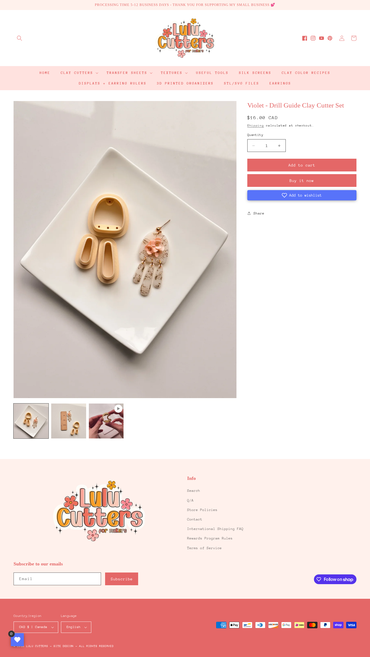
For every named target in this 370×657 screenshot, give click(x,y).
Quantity (255, 135)
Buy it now (302, 180)
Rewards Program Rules (210, 538)
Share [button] (259, 213)
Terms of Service (204, 548)
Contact (194, 519)
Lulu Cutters (37, 646)
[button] (19, 38)
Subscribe (122, 579)
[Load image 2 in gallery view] (68, 421)
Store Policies (202, 510)
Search (193, 491)
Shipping (255, 125)
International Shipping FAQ (215, 529)
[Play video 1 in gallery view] (106, 421)
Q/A (190, 500)
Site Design (64, 646)
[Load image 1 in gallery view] (31, 421)
